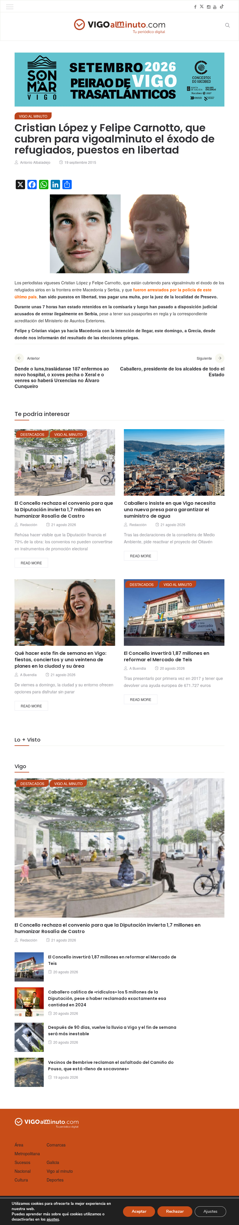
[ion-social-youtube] (215, 6)
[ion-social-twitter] (201, 6)
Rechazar (175, 1211)
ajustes (53, 1219)
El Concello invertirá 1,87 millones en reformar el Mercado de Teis (166, 656)
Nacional (23, 1171)
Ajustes (210, 1211)
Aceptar (139, 1211)
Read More (31, 562)
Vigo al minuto (33, 116)
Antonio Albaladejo (35, 162)
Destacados (32, 434)
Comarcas (56, 1145)
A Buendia (28, 674)
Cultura (21, 1180)
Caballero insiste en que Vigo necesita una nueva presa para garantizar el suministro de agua (169, 509)
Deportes (55, 1180)
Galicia (53, 1162)
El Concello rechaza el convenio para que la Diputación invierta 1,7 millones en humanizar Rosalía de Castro (64, 509)
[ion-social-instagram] (208, 6)
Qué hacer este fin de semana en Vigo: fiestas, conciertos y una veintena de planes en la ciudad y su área (60, 659)
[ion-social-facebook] (195, 6)
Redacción (28, 524)
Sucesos (22, 1162)
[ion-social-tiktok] (221, 7)
